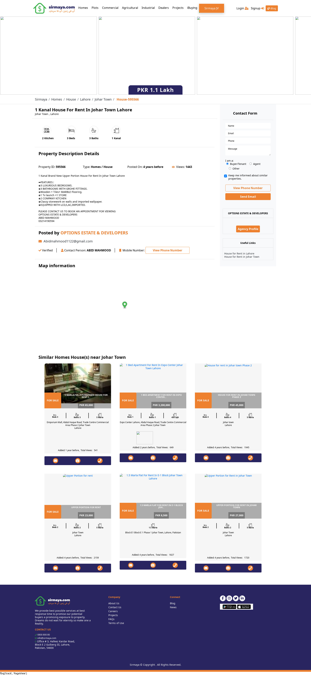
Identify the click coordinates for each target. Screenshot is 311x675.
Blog (273, 8)
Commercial (110, 8)
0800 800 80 (43, 634)
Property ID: (47, 166)
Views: (180, 166)
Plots (95, 8)
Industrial (148, 8)
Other (236, 168)
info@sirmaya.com (46, 638)
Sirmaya (41, 99)
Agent (256, 164)
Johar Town (103, 99)
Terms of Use (116, 623)
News (173, 607)
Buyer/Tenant (238, 164)
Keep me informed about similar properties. (248, 177)
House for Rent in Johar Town (241, 256)
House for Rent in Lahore (239, 253)
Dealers (163, 8)
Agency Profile (248, 229)
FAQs (111, 619)
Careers (113, 611)
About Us (113, 603)
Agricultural (130, 8)
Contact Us (114, 607)
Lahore (85, 99)
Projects (178, 8)
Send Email (248, 197)
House (71, 99)
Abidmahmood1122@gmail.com (68, 241)
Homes (84, 8)
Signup (256, 8)
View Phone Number (167, 250)
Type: (86, 166)
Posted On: (135, 166)
